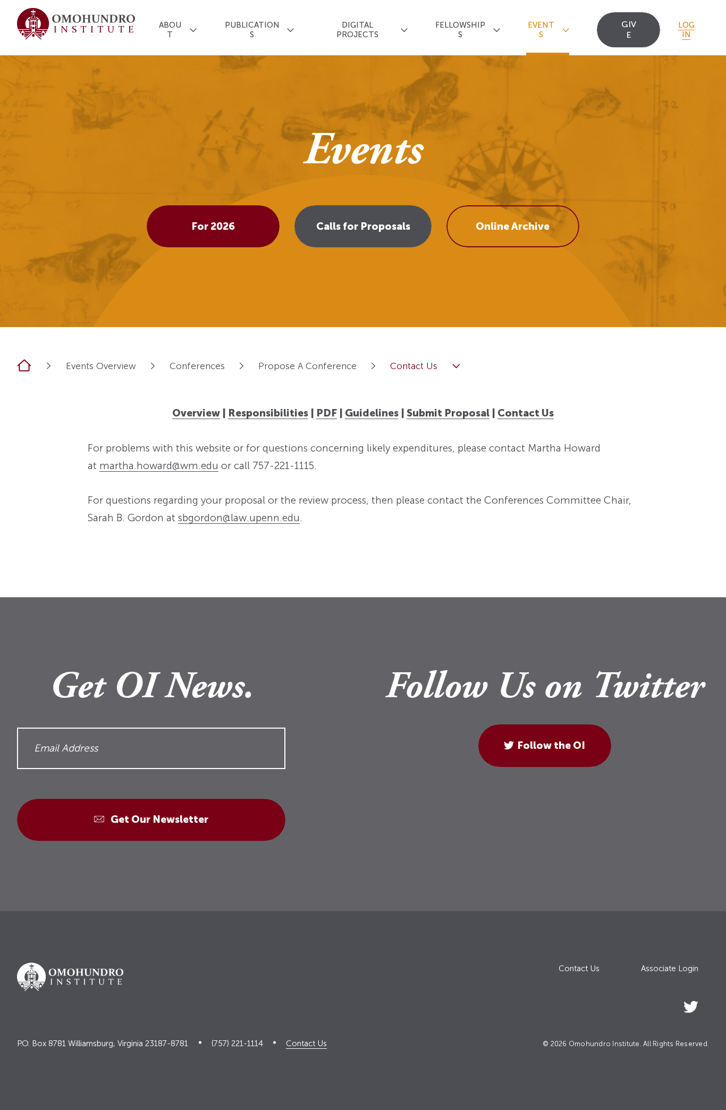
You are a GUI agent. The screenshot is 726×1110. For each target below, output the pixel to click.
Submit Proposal (448, 413)
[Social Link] (690, 1005)
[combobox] (153, 366)
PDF (326, 413)
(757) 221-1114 (237, 1043)
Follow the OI (551, 745)
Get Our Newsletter (158, 819)
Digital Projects (357, 29)
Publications (252, 29)
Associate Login (669, 968)
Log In (686, 29)
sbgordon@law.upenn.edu (239, 518)
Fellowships (460, 29)
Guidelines (372, 413)
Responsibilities (268, 413)
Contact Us (525, 413)
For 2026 (213, 226)
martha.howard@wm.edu (158, 466)
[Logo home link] (76, 27)
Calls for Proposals (363, 226)
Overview (196, 413)
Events (541, 29)
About (170, 29)
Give (628, 29)
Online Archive (513, 226)
